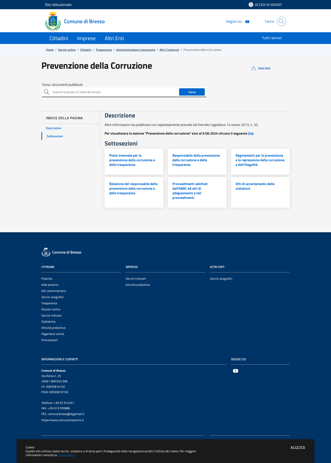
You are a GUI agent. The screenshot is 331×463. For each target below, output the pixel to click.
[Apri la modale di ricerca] (281, 21)
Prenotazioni (49, 340)
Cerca (192, 92)
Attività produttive (53, 327)
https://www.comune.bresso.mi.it (62, 420)
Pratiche (46, 278)
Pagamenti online (52, 334)
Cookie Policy (66, 455)
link (251, 133)
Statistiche (48, 321)
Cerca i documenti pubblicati (62, 85)
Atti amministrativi (53, 291)
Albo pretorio (49, 284)
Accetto (298, 447)
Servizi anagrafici (52, 297)
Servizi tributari (51, 315)
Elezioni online (50, 309)
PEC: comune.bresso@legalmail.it (62, 414)
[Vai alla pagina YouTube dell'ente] (246, 21)
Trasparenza (49, 303)
